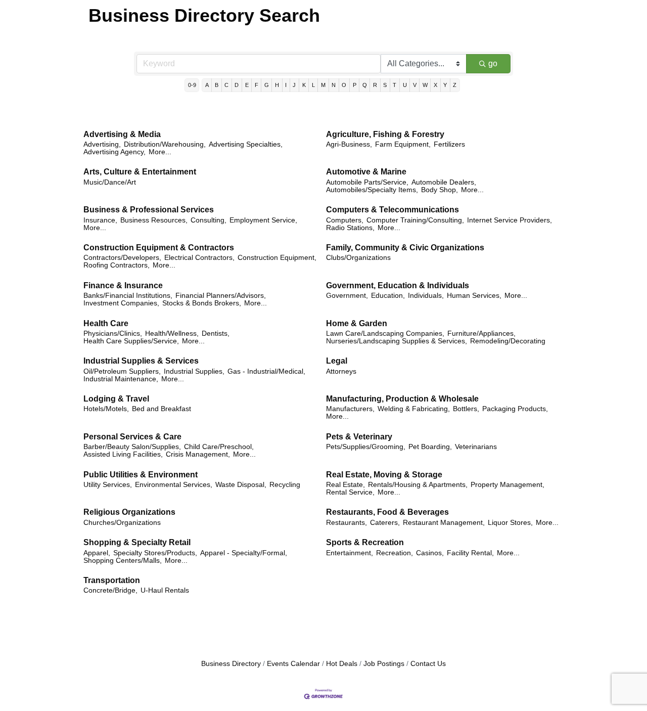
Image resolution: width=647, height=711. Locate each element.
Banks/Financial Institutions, (127, 295)
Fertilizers (449, 144)
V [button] (415, 85)
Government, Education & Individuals (397, 285)
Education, (388, 295)
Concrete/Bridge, (110, 590)
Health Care (105, 323)
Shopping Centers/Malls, (122, 560)
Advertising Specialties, (246, 144)
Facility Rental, (470, 553)
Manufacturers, (350, 409)
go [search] (492, 63)
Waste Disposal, (240, 484)
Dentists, (215, 333)
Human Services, (474, 295)
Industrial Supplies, (194, 371)
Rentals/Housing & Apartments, (418, 484)
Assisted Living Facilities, (123, 454)
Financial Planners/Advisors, (220, 295)
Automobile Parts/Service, (367, 182)
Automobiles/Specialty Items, (372, 190)
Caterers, (385, 522)
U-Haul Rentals (165, 590)
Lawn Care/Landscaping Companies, (385, 333)
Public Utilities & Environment (140, 474)
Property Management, (507, 484)
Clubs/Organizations (358, 257)
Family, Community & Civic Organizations (405, 247)
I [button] (286, 85)
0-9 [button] (192, 85)
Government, (347, 295)
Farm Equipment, (403, 144)
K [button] (304, 85)
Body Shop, (439, 190)
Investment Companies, (121, 303)
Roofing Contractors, (116, 265)
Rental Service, (350, 492)
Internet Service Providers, (509, 220)
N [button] (334, 85)
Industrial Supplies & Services (141, 361)
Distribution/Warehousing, (165, 144)
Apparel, (96, 553)
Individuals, (426, 295)
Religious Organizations (129, 512)
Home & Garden (356, 323)
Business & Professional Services (148, 209)
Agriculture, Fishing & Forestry (385, 134)
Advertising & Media (122, 134)
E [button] (247, 85)
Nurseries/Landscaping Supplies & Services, (396, 341)
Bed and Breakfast (161, 409)
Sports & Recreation (365, 542)
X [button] (435, 85)
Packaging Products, (515, 409)
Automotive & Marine (366, 171)
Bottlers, (466, 409)
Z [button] (454, 85)
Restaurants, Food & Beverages (387, 512)
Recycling (284, 484)
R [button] (375, 85)
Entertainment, (349, 553)
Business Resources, (154, 220)
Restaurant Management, (444, 522)
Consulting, (208, 220)
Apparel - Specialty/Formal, (243, 553)
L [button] (313, 85)
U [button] (405, 85)
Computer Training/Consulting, (415, 220)
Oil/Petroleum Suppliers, (122, 371)
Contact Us (428, 664)
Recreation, (394, 553)
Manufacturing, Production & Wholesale (402, 398)
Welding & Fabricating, (414, 409)
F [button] (256, 85)
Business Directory (231, 664)
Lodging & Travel (116, 398)
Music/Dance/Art (109, 182)
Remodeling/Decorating (507, 341)
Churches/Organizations (122, 522)
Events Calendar (293, 664)
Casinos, (430, 553)
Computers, (344, 220)
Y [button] (445, 85)
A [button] (207, 85)
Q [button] (364, 85)
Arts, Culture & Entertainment (139, 171)
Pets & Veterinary (359, 436)
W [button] (425, 85)
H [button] (277, 85)
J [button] (294, 85)
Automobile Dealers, (443, 182)
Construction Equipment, (277, 257)
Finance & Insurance (123, 285)
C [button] (226, 85)
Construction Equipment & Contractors (158, 247)
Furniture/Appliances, (481, 333)
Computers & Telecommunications (392, 209)
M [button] (323, 85)
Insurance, (100, 220)
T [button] (394, 85)
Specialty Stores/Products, (155, 553)
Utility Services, (107, 484)
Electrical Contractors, (199, 257)
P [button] (354, 85)
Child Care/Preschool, (219, 447)
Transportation (111, 580)
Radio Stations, (350, 228)
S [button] (385, 85)
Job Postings (383, 664)
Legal (336, 361)
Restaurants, (346, 522)
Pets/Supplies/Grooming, (365, 447)
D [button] (237, 85)
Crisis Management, (198, 454)
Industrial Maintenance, (120, 379)
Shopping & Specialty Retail (137, 542)
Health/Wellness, (172, 333)
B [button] (216, 85)
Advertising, (102, 144)
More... (160, 152)
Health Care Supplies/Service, (131, 341)
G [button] (266, 85)
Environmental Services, (173, 484)
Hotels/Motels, (106, 409)
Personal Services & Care (132, 436)
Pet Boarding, (430, 447)
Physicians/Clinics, (112, 333)
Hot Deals (341, 664)
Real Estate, (345, 484)
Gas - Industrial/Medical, (266, 371)
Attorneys (341, 371)
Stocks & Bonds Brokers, (201, 303)
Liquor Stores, (510, 522)
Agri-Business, (349, 144)
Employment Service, (263, 220)
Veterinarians (476, 447)
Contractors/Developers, (122, 257)
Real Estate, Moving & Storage (384, 474)
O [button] (344, 85)
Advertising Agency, (114, 152)
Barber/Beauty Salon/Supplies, (132, 447)
